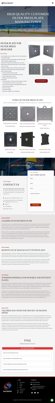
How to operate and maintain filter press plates (15, 369)
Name (31, 178)
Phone (31, 188)
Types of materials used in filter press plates (15, 364)
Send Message (35, 204)
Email (31, 183)
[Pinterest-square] (38, 392)
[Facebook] (32, 392)
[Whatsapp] (52, 400)
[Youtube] (35, 392)
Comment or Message (35, 193)
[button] (52, 3)
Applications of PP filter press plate (12, 358)
